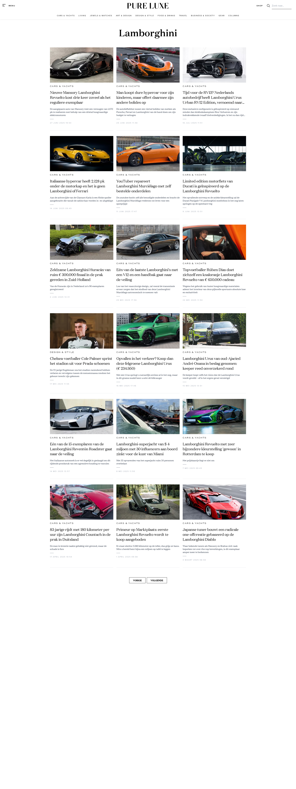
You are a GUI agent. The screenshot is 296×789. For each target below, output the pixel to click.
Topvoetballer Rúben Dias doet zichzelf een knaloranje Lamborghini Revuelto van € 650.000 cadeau (212, 274)
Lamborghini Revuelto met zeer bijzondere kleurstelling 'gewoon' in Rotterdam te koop (212, 449)
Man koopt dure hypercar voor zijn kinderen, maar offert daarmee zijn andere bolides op (145, 97)
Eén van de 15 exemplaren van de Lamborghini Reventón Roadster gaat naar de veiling (81, 449)
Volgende (157, 580)
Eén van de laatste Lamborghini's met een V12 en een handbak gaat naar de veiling (147, 274)
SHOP (260, 6)
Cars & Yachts (62, 86)
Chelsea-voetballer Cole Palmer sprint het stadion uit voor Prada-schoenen (81, 361)
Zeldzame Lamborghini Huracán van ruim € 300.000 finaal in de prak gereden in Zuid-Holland (80, 274)
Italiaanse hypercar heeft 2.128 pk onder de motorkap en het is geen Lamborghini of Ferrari (77, 186)
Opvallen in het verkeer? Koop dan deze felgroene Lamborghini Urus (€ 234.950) (144, 363)
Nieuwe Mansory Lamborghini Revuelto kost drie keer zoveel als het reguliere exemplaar (80, 97)
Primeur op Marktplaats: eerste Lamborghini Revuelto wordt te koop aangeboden (142, 534)
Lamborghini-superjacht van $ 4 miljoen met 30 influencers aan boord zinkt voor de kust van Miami (147, 449)
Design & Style (62, 352)
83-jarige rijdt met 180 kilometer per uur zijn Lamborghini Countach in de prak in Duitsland (80, 534)
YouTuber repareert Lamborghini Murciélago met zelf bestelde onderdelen (143, 186)
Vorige (137, 580)
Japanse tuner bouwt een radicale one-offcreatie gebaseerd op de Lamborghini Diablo (210, 534)
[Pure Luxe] (148, 5)
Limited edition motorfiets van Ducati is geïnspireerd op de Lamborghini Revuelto (208, 186)
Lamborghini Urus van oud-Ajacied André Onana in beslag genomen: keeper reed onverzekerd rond (211, 363)
